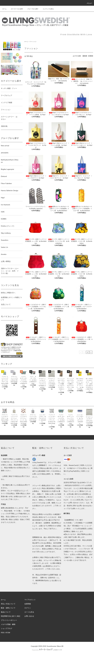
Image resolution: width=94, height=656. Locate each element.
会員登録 (27, 604)
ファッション (33, 41)
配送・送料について (8, 608)
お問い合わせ (29, 616)
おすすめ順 (77, 56)
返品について (6, 612)
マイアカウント (30, 600)
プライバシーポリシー (9, 620)
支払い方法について (8, 604)
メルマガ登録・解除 (8, 624)
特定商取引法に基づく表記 (10, 616)
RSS (2, 632)
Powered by (35, 650)
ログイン (27, 608)
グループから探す (32, 9)
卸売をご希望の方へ (8, 293)
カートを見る (29, 612)
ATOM (8, 632)
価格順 (84, 56)
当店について (6, 304)
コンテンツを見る (48, 9)
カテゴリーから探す (17, 9)
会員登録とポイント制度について (11, 298)
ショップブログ (6, 628)
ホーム (4, 9)
